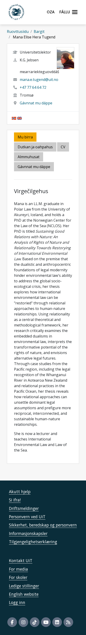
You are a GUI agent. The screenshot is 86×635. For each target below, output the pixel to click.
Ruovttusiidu (18, 31)
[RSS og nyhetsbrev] (68, 622)
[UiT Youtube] (46, 622)
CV (63, 146)
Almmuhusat (28, 156)
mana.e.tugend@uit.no (39, 79)
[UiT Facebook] (12, 622)
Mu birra (25, 137)
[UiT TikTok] (34, 622)
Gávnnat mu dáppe (36, 103)
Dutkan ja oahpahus (35, 146)
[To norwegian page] (14, 117)
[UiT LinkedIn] (57, 622)
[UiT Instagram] (23, 622)
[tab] (29, 157)
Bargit (39, 31)
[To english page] (19, 117)
